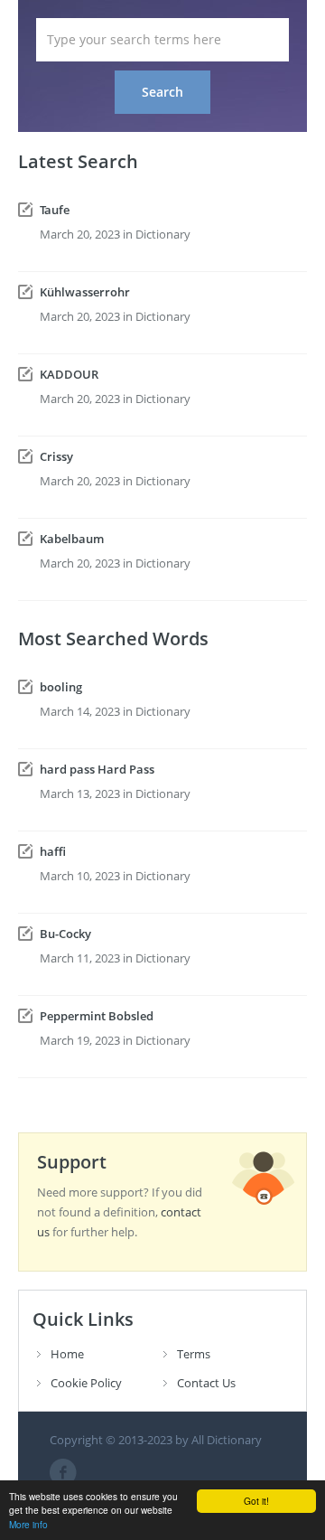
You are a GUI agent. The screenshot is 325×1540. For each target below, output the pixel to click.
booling (61, 687)
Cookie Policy (86, 1383)
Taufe (55, 210)
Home (67, 1354)
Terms (193, 1354)
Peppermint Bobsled (96, 1016)
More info (28, 1524)
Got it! (256, 1500)
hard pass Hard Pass (97, 769)
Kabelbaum (72, 539)
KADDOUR (69, 374)
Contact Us (206, 1383)
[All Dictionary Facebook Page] (63, 1472)
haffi (53, 851)
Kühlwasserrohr (85, 292)
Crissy (56, 456)
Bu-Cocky (65, 933)
